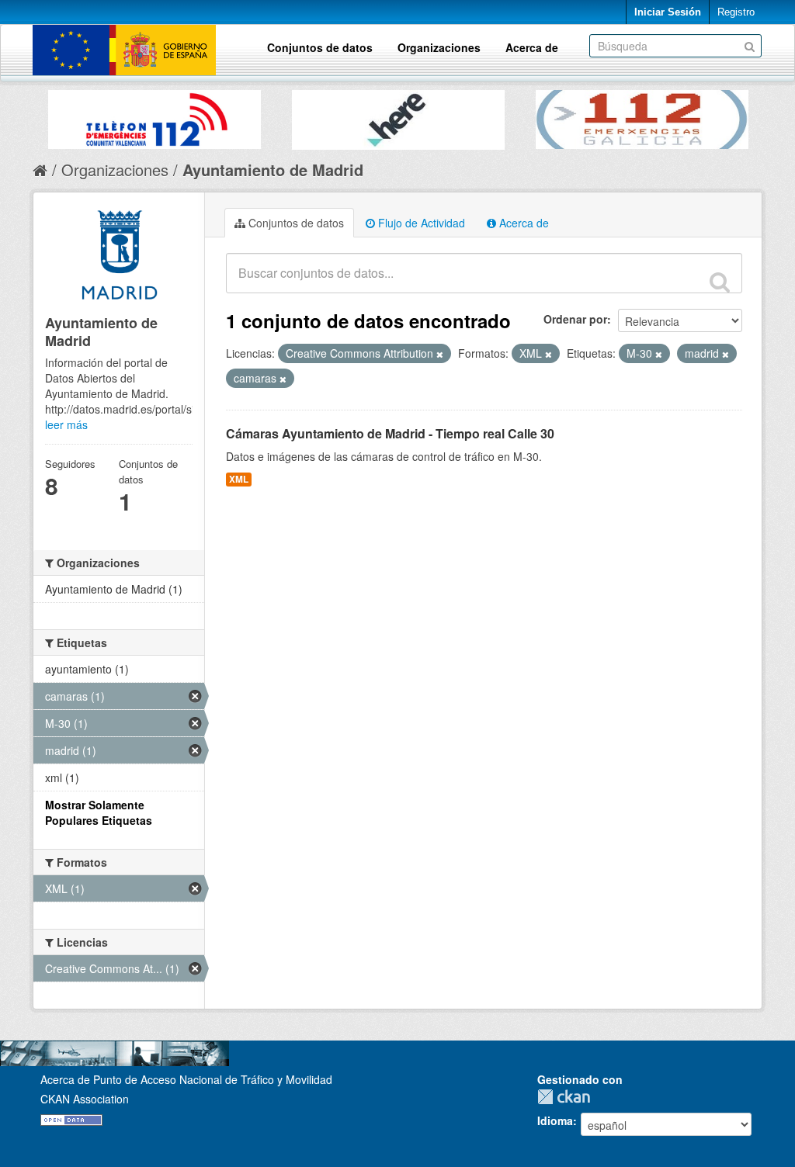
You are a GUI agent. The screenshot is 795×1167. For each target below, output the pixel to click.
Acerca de (531, 47)
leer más (66, 424)
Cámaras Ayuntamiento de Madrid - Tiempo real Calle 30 (390, 433)
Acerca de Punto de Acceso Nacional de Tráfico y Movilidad (186, 1079)
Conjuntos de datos (320, 47)
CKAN (567, 1097)
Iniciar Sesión (667, 12)
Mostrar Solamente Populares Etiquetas (98, 812)
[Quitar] (439, 354)
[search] (720, 281)
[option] (154, 115)
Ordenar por (575, 319)
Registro (736, 12)
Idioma (555, 1120)
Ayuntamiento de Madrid (272, 169)
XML (238, 479)
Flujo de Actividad (420, 222)
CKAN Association (84, 1098)
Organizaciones (439, 47)
